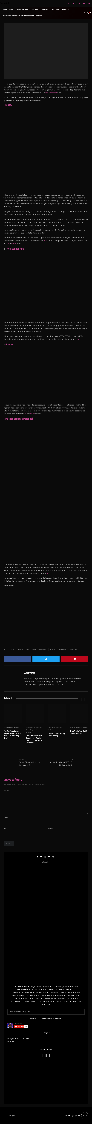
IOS (8, 243)
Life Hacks (45, 10)
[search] (81, 1011)
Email (6, 828)
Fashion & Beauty (8, 727)
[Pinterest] (84, 3)
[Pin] (74, 659)
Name (6, 818)
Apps (35, 49)
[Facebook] (68, 3)
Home (5, 10)
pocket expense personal (39, 649)
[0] (88, 13)
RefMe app (52, 649)
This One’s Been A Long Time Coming (56, 734)
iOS (28, 649)
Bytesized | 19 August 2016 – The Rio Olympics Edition (61, 762)
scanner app (63, 649)
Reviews (25, 10)
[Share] (17, 659)
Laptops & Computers (82, 727)
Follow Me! (10, 1041)
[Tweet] (46, 659)
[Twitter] (73, 3)
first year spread (51, 93)
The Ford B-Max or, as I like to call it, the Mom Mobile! (31, 762)
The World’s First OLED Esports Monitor (78, 732)
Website (50, 828)
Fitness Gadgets (30, 730)
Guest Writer (29, 672)
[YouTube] (89, 3)
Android (13, 243)
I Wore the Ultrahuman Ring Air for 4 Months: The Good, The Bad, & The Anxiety (34, 739)
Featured (49, 49)
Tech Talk (35, 10)
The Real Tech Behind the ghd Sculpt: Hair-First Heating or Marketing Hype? (13, 734)
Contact (39, 16)
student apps (74, 649)
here (45, 240)
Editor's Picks (42, 49)
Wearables (29, 732)
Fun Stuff (55, 10)
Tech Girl (4, 3)
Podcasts (65, 10)
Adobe (13, 649)
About (11, 10)
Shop (19, 10)
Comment (7, 790)
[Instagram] (78, 3)
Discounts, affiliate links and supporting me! (18, 16)
